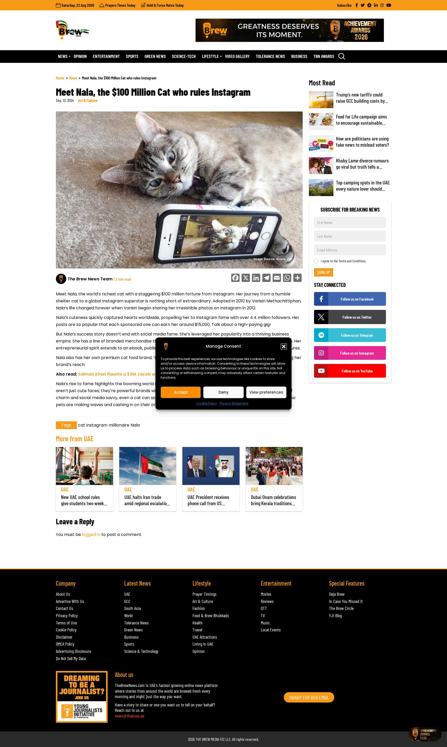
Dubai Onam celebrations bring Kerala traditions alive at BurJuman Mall (273, 503)
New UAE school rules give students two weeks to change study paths (83, 503)
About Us (63, 594)
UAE (65, 489)
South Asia (132, 608)
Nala (135, 425)
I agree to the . (343, 261)
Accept (181, 392)
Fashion (198, 608)
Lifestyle (210, 56)
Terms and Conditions (352, 261)
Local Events (271, 629)
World (128, 615)
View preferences (266, 392)
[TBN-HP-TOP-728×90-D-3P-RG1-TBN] (293, 30)
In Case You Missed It (346, 601)
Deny (224, 392)
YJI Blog (335, 615)
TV (263, 615)
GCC (127, 601)
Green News (155, 56)
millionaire (119, 425)
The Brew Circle (341, 608)
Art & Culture (88, 100)
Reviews (267, 601)
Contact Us (64, 608)
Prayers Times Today (120, 5)
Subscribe (344, 5)
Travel (197, 629)
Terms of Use (66, 622)
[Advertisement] (150, 555)
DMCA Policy (65, 644)
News (63, 56)
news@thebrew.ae (129, 716)
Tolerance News (270, 56)
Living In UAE (202, 644)
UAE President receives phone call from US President (208, 503)
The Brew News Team (90, 279)
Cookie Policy (206, 403)
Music (265, 622)
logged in (91, 534)
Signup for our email (309, 697)
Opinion (80, 56)
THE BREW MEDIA (207, 739)
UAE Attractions (204, 637)
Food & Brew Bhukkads (210, 615)
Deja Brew (337, 594)
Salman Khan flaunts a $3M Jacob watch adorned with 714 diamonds (151, 374)
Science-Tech (184, 56)
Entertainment (106, 56)
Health (197, 622)
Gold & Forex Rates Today (165, 5)
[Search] (341, 56)
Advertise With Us (70, 601)
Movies (266, 594)
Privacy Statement (234, 403)
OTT (264, 608)
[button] (283, 346)
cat (81, 425)
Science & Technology (141, 651)
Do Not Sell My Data (71, 658)
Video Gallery (237, 56)
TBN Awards (324, 56)
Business (299, 56)
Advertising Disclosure (73, 651)
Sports (132, 56)
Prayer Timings (204, 594)
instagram (96, 425)
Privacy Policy (67, 615)
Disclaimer (64, 637)
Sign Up (323, 272)
